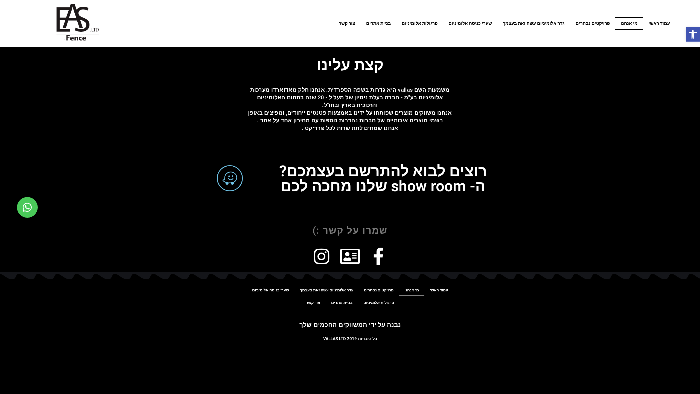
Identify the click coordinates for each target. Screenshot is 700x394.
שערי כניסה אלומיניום (470, 23)
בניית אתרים (378, 23)
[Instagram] (321, 256)
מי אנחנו (629, 23)
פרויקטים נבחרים (593, 23)
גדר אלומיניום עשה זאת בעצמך (534, 23)
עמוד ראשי (659, 23)
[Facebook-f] (378, 256)
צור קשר (347, 23)
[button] (693, 34)
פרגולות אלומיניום (420, 23)
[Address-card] (350, 256)
